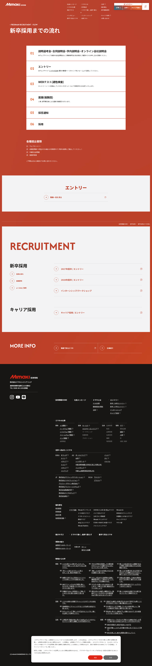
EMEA (57, 455)
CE (101, 601)
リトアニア (64, 471)
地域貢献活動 (59, 518)
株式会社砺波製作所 (65, 490)
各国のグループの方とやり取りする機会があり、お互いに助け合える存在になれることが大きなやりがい (124, 620)
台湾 (77, 458)
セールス (85, 425)
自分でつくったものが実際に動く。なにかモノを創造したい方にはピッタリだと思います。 (73, 586)
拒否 (110, 657)
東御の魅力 (59, 542)
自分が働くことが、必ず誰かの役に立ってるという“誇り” (124, 628)
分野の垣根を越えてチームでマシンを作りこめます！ (130, 585)
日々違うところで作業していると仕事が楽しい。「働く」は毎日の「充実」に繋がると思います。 (123, 607)
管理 (101, 620)
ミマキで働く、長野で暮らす (81, 534)
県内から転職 (86, 550)
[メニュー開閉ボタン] (145, 6)
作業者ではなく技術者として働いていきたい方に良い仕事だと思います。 (73, 593)
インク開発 (63, 438)
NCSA (90, 477)
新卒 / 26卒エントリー (117, 403)
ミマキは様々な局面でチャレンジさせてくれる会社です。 (79, 602)
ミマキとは (97, 400)
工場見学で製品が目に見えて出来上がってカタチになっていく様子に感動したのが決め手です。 (78, 620)
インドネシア (80, 468)
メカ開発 (63, 425)
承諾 (95, 657)
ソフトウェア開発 (65, 432)
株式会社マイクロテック (67, 493)
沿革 (94, 410)
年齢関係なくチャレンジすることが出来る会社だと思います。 (79, 607)
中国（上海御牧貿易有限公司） (85, 471)
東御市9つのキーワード (63, 548)
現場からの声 (60, 559)
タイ (105, 458)
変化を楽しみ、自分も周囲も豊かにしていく (121, 633)
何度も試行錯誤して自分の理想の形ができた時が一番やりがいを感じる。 (130, 579)
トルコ (63, 465)
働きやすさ (59, 534)
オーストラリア (81, 455)
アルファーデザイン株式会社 (68, 483)
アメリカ (97, 477)
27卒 (117, 7)
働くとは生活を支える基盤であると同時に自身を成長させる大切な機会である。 (130, 565)
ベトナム (107, 461)
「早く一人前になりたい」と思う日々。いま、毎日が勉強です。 (72, 571)
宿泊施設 (58, 508)
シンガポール (80, 461)
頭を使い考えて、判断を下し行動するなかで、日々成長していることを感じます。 (123, 612)
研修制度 (58, 512)
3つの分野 (96, 403)
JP (56, 477)
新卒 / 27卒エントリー (117, 407)
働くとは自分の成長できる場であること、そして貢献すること (130, 592)
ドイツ (63, 458)
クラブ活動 (72, 510)
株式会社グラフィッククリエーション (71, 477)
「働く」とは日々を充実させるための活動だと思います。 (102, 571)
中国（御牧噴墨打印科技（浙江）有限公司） (89, 465)
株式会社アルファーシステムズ (69, 487)
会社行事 (58, 515)
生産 (56, 620)
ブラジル (97, 480)
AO (73, 455)
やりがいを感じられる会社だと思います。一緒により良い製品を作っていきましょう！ (102, 586)
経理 (121, 425)
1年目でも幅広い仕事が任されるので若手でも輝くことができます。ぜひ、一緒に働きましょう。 (124, 602)
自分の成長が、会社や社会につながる (119, 625)
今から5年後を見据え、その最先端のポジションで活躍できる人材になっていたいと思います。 (102, 565)
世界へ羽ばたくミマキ (63, 450)
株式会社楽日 (63, 496)
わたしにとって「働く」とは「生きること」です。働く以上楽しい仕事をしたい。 (78, 612)
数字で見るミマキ (105, 534)
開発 (56, 564)
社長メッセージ (80, 400)
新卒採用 (133, 224)
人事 (121, 435)
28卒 (126, 7)
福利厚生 (58, 505)
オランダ (64, 455)
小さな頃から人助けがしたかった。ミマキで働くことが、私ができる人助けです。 (74, 565)
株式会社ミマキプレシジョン (68, 480)
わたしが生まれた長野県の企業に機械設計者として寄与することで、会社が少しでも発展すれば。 (102, 579)
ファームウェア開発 (66, 435)
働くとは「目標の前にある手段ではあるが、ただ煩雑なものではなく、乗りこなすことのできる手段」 (130, 572)
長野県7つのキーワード (63, 545)
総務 (121, 432)
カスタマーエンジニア (89, 429)
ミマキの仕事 (53, 71)
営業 (56, 601)
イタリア (64, 461)
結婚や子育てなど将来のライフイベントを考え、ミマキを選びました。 (73, 578)
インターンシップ (116, 410)
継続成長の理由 (98, 407)
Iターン (84, 547)
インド (106, 455)
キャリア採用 (136, 8)
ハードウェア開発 (65, 429)
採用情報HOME (123, 224)
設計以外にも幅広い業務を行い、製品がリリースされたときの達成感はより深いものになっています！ (102, 593)
